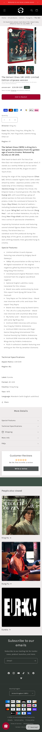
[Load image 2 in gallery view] (21, 70)
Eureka (5, 629)
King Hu (5, 538)
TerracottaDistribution (20, 717)
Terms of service (16, 723)
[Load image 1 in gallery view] (12, 70)
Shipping (13, 90)
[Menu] (4, 10)
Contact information (22, 727)
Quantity (5, 115)
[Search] (31, 10)
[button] (21, 103)
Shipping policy (28, 723)
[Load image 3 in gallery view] (30, 70)
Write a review (21, 469)
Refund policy (19, 720)
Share (6, 402)
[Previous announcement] (4, 2)
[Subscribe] (34, 660)
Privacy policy (30, 720)
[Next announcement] (37, 2)
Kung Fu (5, 584)
